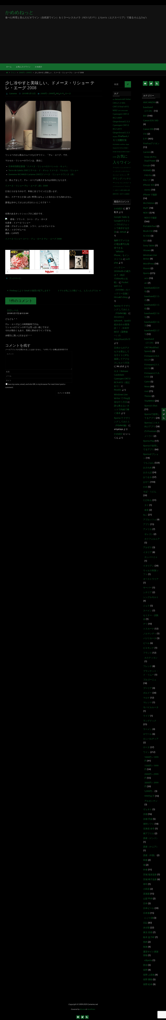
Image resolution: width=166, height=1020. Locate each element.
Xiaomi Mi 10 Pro (118, 148)
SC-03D (146, 236)
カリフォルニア (152, 539)
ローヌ (68, 93)
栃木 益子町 (149, 937)
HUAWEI (147, 170)
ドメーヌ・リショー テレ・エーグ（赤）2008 (26, 185)
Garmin (146, 152)
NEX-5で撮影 (150, 217)
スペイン (147, 610)
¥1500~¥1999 (121, 152)
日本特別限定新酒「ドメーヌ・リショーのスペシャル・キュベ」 (38, 166)
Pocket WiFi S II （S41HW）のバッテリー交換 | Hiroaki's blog (122, 290)
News (147, 386)
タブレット (123, 175)
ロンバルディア (150, 738)
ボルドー (147, 693)
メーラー (148, 436)
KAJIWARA (116, 144)
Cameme (13, 93)
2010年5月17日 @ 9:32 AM (17, 313)
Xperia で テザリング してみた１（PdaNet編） (122, 310)
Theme (147, 396)
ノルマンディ (149, 633)
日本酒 (146, 913)
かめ (145, 487)
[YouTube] (163, 410)
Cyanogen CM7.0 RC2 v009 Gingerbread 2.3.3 (121, 118)
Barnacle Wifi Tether (123, 99)
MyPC (146, 208)
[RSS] (163, 418)
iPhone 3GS (148, 185)
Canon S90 (148, 129)
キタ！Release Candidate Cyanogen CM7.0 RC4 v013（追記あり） (122, 378)
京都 (145, 814)
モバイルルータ (150, 707)
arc (114, 99)
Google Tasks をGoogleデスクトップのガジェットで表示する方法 (122, 224)
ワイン (13, 73)
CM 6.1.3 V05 (119, 103)
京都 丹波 (147, 819)
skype (127, 144)
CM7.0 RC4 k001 (123, 110)
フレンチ (147, 666)
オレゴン (148, 534)
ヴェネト (147, 809)
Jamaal (122, 232)
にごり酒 (148, 918)
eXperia (148, 960)
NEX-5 (146, 212)
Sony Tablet (149, 245)
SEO (145, 240)
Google (146, 165)
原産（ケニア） (150, 846)
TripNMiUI (149, 401)
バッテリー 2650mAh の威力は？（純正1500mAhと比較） (122, 275)
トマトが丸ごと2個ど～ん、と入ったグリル (78, 290)
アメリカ (147, 529)
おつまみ (147, 477)
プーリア (147, 688)
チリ (145, 624)
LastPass (122, 144)
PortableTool (149, 226)
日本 (145, 903)
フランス (147, 652)
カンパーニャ (150, 557)
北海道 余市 (149, 828)
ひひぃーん (13, 310)
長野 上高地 (149, 974)
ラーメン (147, 729)
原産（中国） (149, 855)
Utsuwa (146, 250)
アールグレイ (117, 167)
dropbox (115, 136)
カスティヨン (150, 657)
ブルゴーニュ (149, 679)
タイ (146, 505)
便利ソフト (148, 824)
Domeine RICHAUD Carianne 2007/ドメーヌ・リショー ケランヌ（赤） (42, 174)
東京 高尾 (147, 932)
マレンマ (147, 702)
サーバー (147, 587)
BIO (57, 93)
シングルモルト (150, 597)
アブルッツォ (149, 519)
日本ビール (148, 908)
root (146, 391)
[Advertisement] (83, 45)
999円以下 (149, 796)
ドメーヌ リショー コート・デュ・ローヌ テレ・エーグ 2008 (33, 239)
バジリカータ (149, 638)
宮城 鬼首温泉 (150, 874)
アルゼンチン (150, 801)
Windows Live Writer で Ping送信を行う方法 (122, 398)
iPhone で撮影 (150, 194)
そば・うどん (149, 491)
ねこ (145, 514)
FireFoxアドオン (151, 143)
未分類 (146, 927)
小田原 (146, 889)
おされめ (147, 467)
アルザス (147, 547)
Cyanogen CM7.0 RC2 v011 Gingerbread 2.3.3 (121, 129)
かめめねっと (19, 12)
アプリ (146, 524)
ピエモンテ (148, 648)
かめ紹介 (118, 208)
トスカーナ (148, 628)
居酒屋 (146, 893)
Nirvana (82, 1009)
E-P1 (62, 93)
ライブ (146, 716)
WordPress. (91, 1009)
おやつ (146, 482)
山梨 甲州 (147, 898)
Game (147, 381)
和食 (145, 860)
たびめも (147, 500)
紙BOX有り (116, 194)
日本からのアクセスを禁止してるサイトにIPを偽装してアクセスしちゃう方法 (121, 355)
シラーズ (117, 171)
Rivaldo (117, 389)
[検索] (128, 84)
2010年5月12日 (29, 93)
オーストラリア (150, 579)
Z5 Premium (150, 431)
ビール (117, 183)
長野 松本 (147, 984)
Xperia (146, 273)
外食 (145, 869)
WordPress (148, 263)
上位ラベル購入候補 (121, 190)
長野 (145, 970)
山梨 (128, 190)
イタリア (147, 552)
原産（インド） (150, 838)
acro (146, 278)
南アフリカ (148, 833)
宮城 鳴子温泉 (150, 879)
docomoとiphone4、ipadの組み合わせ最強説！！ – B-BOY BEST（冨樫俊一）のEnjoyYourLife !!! (122, 328)
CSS (145, 134)
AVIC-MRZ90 (149, 102)
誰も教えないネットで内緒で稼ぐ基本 (121, 409)
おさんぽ (147, 472)
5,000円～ (149, 791)
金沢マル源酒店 (124, 194)
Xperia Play (148, 441)
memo (147, 189)
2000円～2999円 (25, 73)
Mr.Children (149, 203)
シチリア (147, 592)
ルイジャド (120, 186)
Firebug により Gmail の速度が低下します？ (30, 290)
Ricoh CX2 (148, 231)
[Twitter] (163, 414)
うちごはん (148, 463)
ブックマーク (15, 278)
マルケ (146, 697)
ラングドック (149, 720)
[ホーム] (7, 73)
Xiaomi (146, 268)
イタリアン (148, 565)
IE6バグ (147, 180)
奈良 (146, 510)
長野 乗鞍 (147, 979)
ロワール (147, 734)
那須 (145, 965)
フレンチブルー (124, 183)
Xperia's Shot (150, 405)
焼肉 (145, 942)
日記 (145, 922)
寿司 (145, 884)
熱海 (145, 947)
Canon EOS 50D (150, 120)
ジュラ (146, 605)
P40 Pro (148, 175)
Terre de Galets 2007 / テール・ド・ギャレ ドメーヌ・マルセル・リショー (43, 170)
